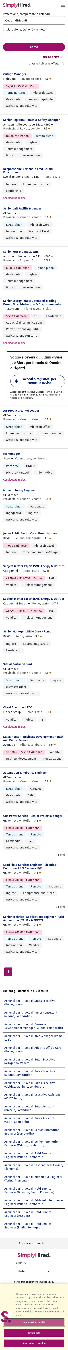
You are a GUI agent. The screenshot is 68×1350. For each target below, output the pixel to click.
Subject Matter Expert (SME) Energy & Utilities (34, 566)
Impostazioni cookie (34, 1322)
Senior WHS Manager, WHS (21, 251)
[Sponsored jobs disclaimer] (63, 64)
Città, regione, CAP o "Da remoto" (25, 29)
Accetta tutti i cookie (34, 1343)
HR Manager (11, 453)
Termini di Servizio (55, 392)
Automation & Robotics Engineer (25, 772)
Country (21, 1263)
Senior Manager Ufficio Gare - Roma (27, 631)
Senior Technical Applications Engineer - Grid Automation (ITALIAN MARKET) (33, 918)
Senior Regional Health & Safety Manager (31, 120)
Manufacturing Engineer (19, 490)
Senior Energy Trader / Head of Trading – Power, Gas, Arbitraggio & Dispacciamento (32, 302)
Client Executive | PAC (17, 707)
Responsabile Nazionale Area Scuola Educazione (28, 170)
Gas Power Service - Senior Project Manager (32, 816)
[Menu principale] (63, 5)
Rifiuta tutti (34, 1333)
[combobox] (34, 20)
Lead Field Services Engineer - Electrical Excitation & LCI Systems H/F (30, 866)
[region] (34, 1317)
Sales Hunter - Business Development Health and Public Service (33, 738)
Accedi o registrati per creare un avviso (39, 381)
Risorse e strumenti (31, 1243)
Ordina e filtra (51, 57)
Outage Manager (14, 74)
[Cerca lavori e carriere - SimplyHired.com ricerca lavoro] (17, 5)
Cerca (34, 47)
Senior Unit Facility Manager (22, 208)
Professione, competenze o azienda (26, 14)
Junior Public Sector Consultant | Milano (30, 533)
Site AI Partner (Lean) (17, 664)
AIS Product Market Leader (21, 410)
